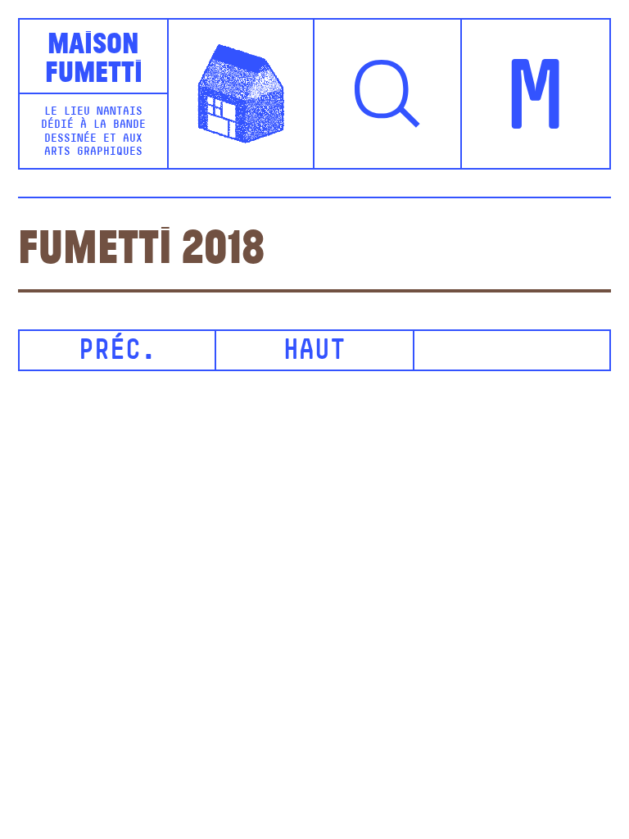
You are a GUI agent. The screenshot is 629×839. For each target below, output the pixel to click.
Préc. (117, 351)
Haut (314, 351)
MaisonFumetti (94, 55)
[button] (388, 93)
